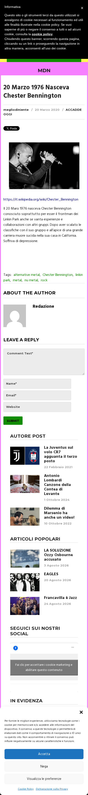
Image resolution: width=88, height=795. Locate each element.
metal (17, 280)
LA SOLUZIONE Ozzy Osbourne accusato (58, 555)
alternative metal (27, 275)
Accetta (44, 754)
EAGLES (51, 574)
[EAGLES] (24, 582)
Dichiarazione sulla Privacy (52, 789)
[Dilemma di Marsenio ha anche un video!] (24, 517)
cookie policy (42, 34)
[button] (81, 712)
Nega (44, 766)
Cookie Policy (26, 789)
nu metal (31, 280)
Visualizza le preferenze (44, 779)
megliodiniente (16, 109)
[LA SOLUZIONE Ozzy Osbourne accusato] (24, 559)
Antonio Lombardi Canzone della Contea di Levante (57, 485)
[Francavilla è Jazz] (24, 606)
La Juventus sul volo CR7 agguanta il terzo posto (60, 455)
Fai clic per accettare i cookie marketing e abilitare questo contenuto (43, 667)
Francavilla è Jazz (60, 598)
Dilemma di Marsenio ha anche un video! (59, 513)
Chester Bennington (58, 275)
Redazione (43, 306)
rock (44, 280)
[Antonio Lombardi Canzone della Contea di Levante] (24, 484)
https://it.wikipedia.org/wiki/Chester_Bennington (40, 200)
